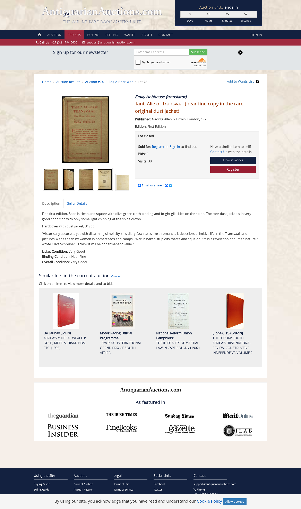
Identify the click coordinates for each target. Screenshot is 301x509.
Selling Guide (41, 489)
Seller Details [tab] (77, 203)
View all (116, 276)
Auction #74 (94, 82)
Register (158, 146)
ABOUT (146, 35)
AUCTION (54, 35)
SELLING (111, 35)
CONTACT (165, 35)
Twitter (158, 489)
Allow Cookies (234, 501)
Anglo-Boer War (121, 82)
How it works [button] (233, 160)
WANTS (129, 35)
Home (46, 82)
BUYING (93, 35)
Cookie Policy (209, 501)
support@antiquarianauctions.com (210, 484)
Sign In (175, 146)
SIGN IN (256, 35)
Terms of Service (123, 489)
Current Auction (83, 484)
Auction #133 (211, 7)
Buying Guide (42, 484)
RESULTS (74, 35)
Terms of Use (121, 484)
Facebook (159, 484)
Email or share (152, 185)
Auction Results (68, 82)
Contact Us (218, 152)
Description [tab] (51, 203)
